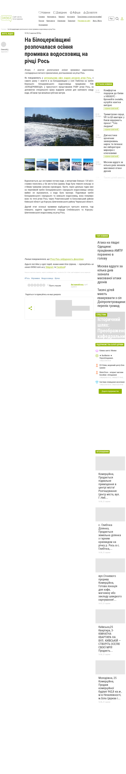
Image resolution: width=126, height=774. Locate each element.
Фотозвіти (71, 17)
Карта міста (51, 21)
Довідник (61, 12)
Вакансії (62, 17)
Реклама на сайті (84, 21)
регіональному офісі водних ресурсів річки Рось (67, 78)
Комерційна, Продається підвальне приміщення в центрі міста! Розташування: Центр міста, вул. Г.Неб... (109, 485)
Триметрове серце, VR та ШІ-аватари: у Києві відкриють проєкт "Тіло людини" (114, 120)
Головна (42, 17)
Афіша (76, 12)
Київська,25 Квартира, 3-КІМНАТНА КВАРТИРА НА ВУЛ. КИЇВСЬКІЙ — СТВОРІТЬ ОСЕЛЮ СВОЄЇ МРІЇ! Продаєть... (109, 638)
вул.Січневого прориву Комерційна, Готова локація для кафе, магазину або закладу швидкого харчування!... (110, 587)
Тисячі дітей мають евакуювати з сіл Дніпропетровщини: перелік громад (111, 298)
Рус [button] (111, 18)
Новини (45, 12)
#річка (57, 278)
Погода (41, 21)
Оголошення (43, 25)
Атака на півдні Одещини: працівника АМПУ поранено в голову (110, 250)
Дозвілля (91, 12)
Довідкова (61, 21)
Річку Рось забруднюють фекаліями (66, 259)
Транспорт (71, 21)
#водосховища (47, 278)
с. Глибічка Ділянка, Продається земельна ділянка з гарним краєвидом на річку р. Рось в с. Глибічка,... (109, 536)
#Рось (27, 278)
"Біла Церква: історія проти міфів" (89, 17)
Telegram (49, 267)
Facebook (60, 267)
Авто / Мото (97, 21)
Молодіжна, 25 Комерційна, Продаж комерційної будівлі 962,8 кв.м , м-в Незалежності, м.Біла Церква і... (110, 688)
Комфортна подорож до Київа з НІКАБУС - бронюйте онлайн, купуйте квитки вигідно (113, 98)
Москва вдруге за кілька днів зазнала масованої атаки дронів (114, 166)
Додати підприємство (110, 391)
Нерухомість (51, 17)
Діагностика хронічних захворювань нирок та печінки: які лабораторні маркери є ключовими (113, 144)
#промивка (35, 278)
